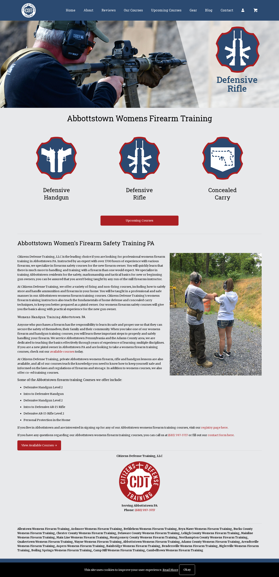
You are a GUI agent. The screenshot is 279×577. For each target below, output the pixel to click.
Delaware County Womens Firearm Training (149, 533)
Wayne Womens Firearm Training (98, 542)
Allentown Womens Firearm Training (43, 529)
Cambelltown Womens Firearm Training (174, 550)
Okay (187, 569)
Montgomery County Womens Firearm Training (143, 537)
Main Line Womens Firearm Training (82, 537)
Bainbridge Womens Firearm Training (133, 546)
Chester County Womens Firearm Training (86, 533)
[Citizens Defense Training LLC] (28, 10)
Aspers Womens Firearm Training (80, 546)
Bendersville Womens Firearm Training (190, 546)
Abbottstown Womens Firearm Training (151, 542)
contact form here (221, 435)
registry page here (214, 427)
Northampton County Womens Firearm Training (213, 537)
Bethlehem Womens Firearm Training (150, 529)
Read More (170, 570)
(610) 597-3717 (178, 435)
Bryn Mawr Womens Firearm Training (205, 529)
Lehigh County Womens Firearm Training (210, 533)
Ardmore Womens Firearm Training (96, 529)
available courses (62, 351)
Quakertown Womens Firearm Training (45, 542)
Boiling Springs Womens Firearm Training (61, 550)
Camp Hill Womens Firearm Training (119, 550)
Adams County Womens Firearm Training (210, 542)
